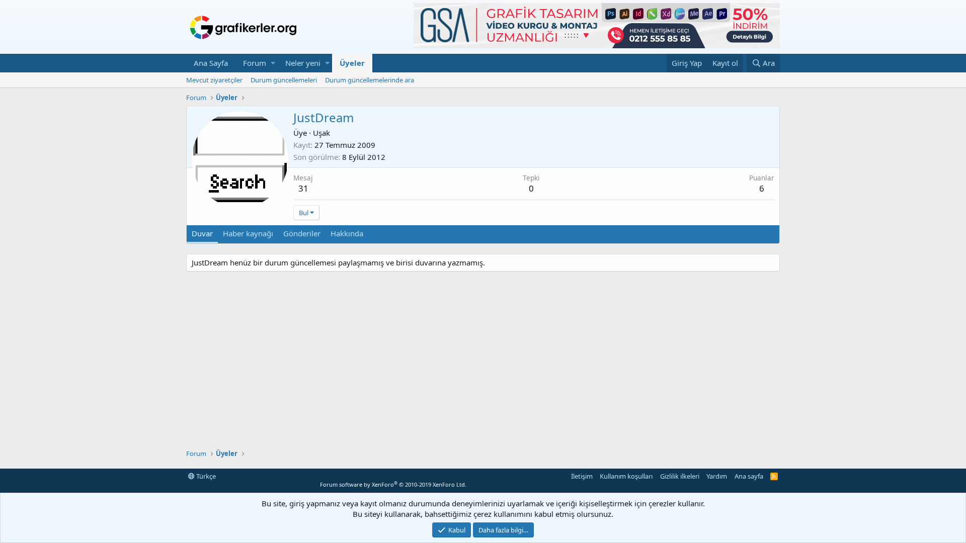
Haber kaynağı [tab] (248, 233)
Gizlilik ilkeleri (679, 476)
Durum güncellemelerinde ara (369, 79)
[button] (273, 63)
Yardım (716, 476)
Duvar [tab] (202, 233)
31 (303, 188)
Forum (254, 63)
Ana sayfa (749, 476)
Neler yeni (302, 63)
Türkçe (205, 476)
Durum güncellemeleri (284, 79)
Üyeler (352, 63)
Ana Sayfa (211, 63)
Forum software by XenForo (393, 484)
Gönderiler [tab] (301, 233)
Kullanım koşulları (626, 476)
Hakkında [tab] (347, 233)
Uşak (321, 133)
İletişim (582, 476)
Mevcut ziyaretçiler (214, 79)
